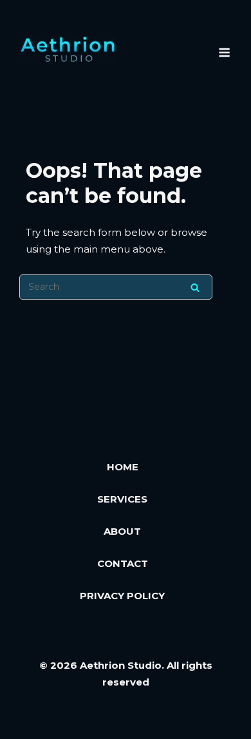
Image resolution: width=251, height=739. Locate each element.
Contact (122, 563)
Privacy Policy (122, 596)
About (122, 531)
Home (122, 467)
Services (122, 499)
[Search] (195, 287)
